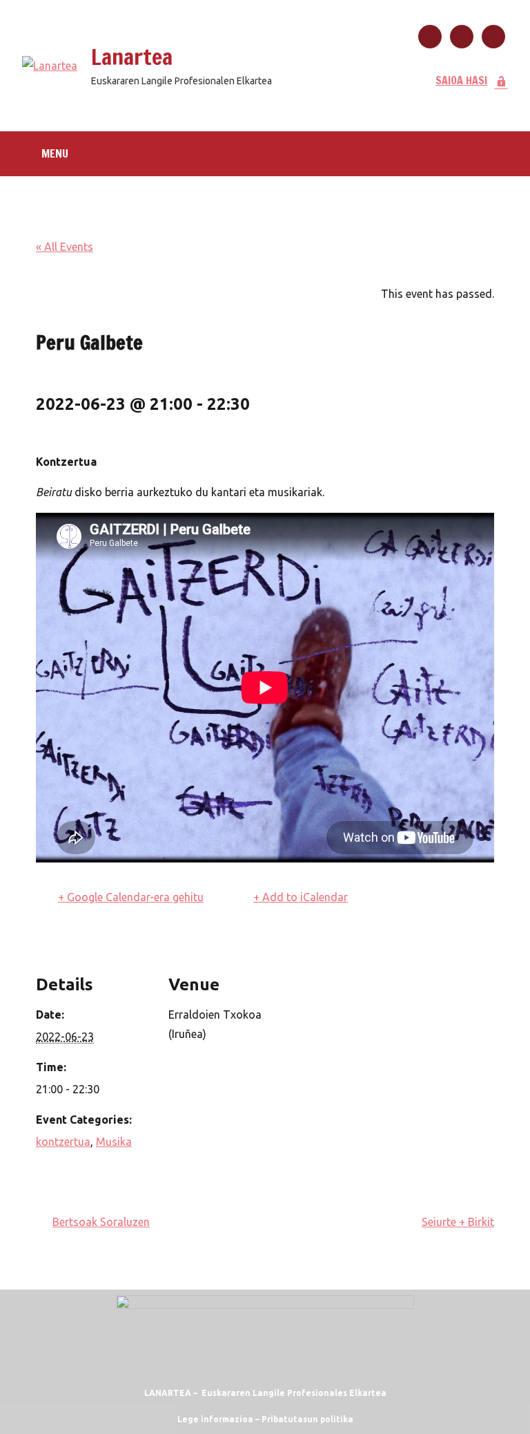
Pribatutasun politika (307, 1419)
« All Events (64, 246)
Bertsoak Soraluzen (101, 1222)
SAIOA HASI (461, 80)
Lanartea (132, 57)
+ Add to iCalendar (300, 897)
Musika (114, 1141)
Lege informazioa (215, 1419)
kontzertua (63, 1141)
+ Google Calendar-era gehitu (131, 897)
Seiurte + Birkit (458, 1222)
